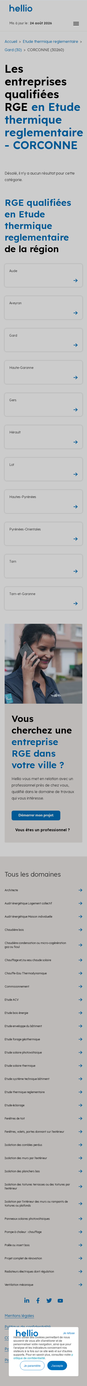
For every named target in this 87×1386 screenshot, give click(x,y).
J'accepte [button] (57, 1365)
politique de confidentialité (43, 1356)
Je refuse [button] (69, 1333)
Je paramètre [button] (32, 1365)
